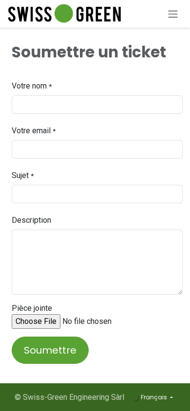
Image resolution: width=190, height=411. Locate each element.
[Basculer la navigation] (173, 14)
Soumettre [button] (50, 350)
